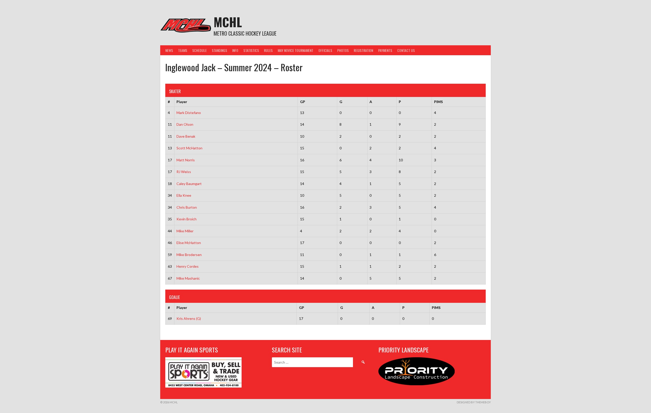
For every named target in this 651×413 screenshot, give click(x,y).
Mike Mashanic (188, 278)
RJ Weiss (183, 171)
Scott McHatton (189, 148)
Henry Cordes (187, 266)
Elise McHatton (188, 242)
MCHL (228, 22)
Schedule (199, 50)
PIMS (438, 101)
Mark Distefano (188, 112)
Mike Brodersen (189, 254)
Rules (268, 50)
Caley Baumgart (189, 183)
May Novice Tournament (295, 50)
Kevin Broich (186, 219)
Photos (343, 50)
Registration (363, 50)
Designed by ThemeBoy (474, 402)
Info (235, 50)
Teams (182, 50)
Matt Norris (185, 160)
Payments (385, 50)
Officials (325, 50)
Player (181, 101)
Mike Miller (185, 231)
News (169, 50)
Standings (219, 50)
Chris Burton (186, 207)
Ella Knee (183, 195)
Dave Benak (185, 136)
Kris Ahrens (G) (188, 318)
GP (302, 101)
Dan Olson (184, 124)
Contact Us (406, 50)
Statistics (251, 50)
